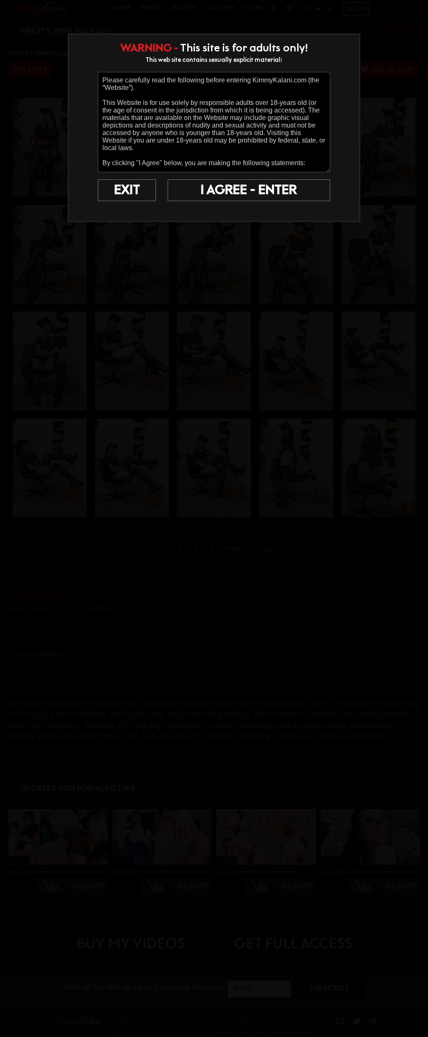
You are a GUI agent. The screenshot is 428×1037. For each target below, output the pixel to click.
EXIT (127, 190)
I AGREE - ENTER (249, 190)
